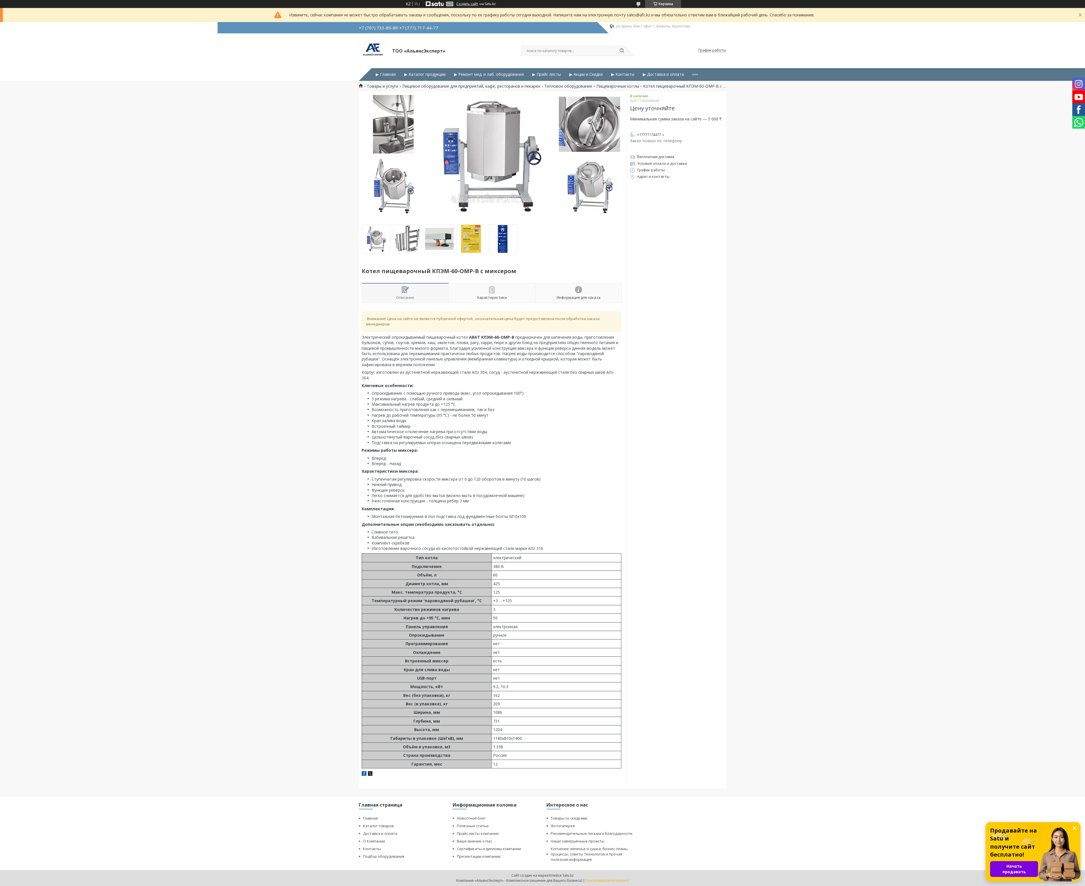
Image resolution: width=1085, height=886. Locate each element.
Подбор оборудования (383, 856)
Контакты (372, 848)
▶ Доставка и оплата (663, 74)
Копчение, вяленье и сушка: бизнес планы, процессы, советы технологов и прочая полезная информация (589, 854)
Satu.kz (568, 875)
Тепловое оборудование (568, 86)
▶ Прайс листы (546, 74)
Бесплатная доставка (655, 157)
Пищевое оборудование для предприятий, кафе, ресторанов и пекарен (471, 86)
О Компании (374, 841)
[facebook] (364, 774)
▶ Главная (386, 74)
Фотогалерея (563, 825)
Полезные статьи (473, 825)
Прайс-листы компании (478, 833)
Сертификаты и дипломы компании (489, 848)
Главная (370, 818)
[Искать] (621, 51)
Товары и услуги (382, 86)
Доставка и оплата (380, 833)
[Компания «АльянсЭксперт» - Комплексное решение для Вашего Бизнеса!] (373, 50)
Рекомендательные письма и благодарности (591, 833)
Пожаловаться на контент (607, 880)
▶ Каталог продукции (425, 74)
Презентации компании (478, 856)
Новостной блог (471, 818)
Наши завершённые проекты (577, 841)
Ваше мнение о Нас (474, 841)
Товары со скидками (569, 818)
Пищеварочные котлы (617, 86)
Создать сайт (467, 4)
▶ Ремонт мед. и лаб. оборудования (489, 74)
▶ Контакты (622, 74)
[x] (370, 774)
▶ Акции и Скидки (586, 74)
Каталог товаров (378, 825)
